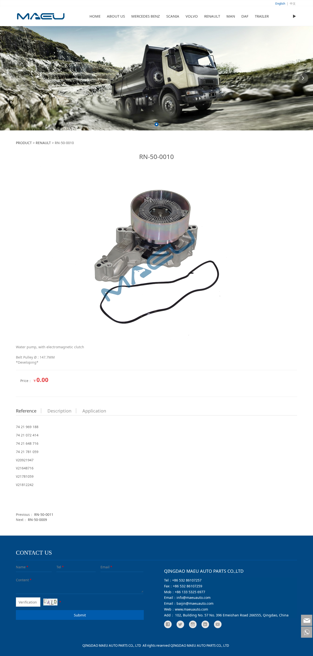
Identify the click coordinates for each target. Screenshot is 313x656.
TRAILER (262, 16)
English (280, 3)
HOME (95, 16)
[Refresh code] (50, 602)
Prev (10, 78)
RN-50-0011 (43, 514)
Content (19, 580)
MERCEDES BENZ (145, 16)
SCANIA (172, 16)
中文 (293, 3)
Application (94, 411)
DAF (244, 16)
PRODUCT (24, 142)
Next (302, 78)
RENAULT (212, 16)
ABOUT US (116, 16)
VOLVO (192, 16)
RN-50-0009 (37, 519)
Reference (26, 411)
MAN (230, 16)
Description (59, 411)
